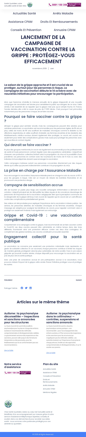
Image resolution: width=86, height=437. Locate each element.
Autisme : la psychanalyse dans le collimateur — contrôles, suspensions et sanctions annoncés (63, 318)
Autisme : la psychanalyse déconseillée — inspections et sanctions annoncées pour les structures (21, 318)
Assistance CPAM (20, 22)
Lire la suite (8, 350)
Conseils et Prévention (26, 30)
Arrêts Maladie (63, 13)
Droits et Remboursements (59, 22)
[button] (22, 288)
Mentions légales (50, 392)
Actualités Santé (24, 13)
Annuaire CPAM (64, 30)
